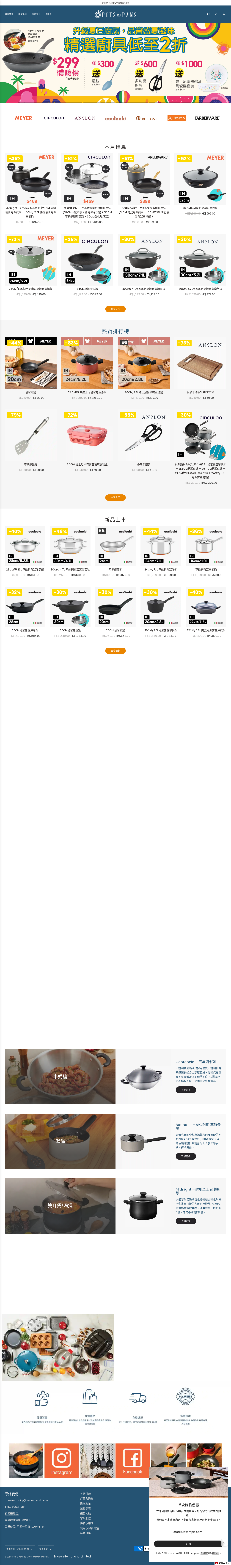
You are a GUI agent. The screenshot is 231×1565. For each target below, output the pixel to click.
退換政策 (85, 1504)
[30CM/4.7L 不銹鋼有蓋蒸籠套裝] (70, 546)
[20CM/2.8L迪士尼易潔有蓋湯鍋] (144, 363)
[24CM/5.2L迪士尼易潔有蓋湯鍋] (87, 363)
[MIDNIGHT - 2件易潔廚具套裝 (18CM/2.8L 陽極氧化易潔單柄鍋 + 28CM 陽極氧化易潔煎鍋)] (31, 179)
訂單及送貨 (87, 1499)
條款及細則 (87, 1523)
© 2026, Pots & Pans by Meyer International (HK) (27, 1556)
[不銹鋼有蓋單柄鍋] (206, 546)
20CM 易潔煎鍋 (115, 630)
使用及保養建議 (89, 1528)
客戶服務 (85, 1518)
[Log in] (216, 14)
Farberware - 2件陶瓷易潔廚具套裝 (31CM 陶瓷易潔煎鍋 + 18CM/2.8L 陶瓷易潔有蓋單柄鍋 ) (144, 212)
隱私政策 (204, 1553)
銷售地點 (85, 1513)
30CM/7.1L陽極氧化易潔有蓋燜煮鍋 (143, 289)
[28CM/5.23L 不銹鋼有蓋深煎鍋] (25, 546)
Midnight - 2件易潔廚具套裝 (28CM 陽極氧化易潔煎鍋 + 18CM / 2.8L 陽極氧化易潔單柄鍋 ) (30, 212)
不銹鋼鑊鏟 (30, 464)
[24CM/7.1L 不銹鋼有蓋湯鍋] (160, 546)
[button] (34, 102)
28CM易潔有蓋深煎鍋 (25, 630)
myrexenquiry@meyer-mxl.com (26, 1500)
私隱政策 (85, 1533)
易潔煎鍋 (30, 392)
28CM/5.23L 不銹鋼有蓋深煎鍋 (25, 569)
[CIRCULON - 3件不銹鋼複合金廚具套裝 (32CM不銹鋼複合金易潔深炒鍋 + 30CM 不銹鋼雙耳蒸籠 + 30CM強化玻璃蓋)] (87, 179)
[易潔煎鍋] (115, 607)
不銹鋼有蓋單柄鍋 (206, 569)
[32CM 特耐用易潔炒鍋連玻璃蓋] (200, 179)
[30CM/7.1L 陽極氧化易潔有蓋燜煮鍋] (144, 260)
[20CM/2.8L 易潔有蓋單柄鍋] (160, 607)
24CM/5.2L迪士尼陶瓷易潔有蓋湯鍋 (30, 289)
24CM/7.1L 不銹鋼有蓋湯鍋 (160, 569)
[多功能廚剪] (144, 435)
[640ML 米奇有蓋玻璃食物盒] (87, 435)
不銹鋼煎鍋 (115, 569)
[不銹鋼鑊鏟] (31, 435)
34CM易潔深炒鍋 (87, 289)
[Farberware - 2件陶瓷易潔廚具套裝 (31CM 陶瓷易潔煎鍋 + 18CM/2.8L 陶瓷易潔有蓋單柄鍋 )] (144, 179)
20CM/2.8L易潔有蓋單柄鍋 (160, 630)
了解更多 (186, 1089)
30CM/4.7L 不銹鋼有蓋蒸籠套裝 (70, 569)
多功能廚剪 (144, 464)
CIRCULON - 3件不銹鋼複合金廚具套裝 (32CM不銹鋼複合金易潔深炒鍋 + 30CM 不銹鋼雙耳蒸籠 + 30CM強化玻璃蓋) (87, 212)
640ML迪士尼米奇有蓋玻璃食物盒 (87, 464)
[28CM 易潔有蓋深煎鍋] (25, 607)
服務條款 (215, 1553)
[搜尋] (208, 14)
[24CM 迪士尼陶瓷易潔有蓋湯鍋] (31, 260)
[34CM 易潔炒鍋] (87, 260)
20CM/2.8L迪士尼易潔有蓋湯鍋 (144, 392)
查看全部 (115, 308)
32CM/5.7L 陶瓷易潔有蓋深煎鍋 (206, 630)
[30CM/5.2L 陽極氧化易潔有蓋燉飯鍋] (200, 260)
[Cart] (224, 14)
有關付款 (85, 1494)
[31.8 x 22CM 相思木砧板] (200, 363)
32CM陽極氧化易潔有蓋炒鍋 (200, 208)
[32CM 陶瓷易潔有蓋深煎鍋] (206, 607)
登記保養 (85, 1508)
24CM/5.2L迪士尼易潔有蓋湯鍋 (87, 392)
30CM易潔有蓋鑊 (70, 630)
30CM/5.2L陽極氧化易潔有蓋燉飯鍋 (200, 289)
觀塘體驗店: (12, 1513)
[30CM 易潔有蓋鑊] (70, 607)
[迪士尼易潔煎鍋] (31, 363)
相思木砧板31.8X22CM (200, 392)
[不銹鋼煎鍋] (115, 546)
